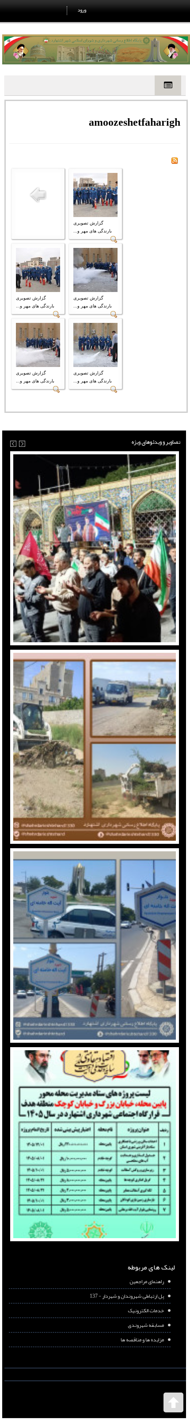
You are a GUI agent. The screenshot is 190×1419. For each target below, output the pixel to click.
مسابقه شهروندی (146, 1325)
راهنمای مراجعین (146, 1281)
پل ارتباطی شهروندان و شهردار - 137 (127, 1296)
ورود (81, 9)
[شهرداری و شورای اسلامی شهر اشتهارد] (96, 49)
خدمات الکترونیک (146, 1310)
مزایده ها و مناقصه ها (142, 1339)
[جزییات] (114, 241)
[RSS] (174, 162)
